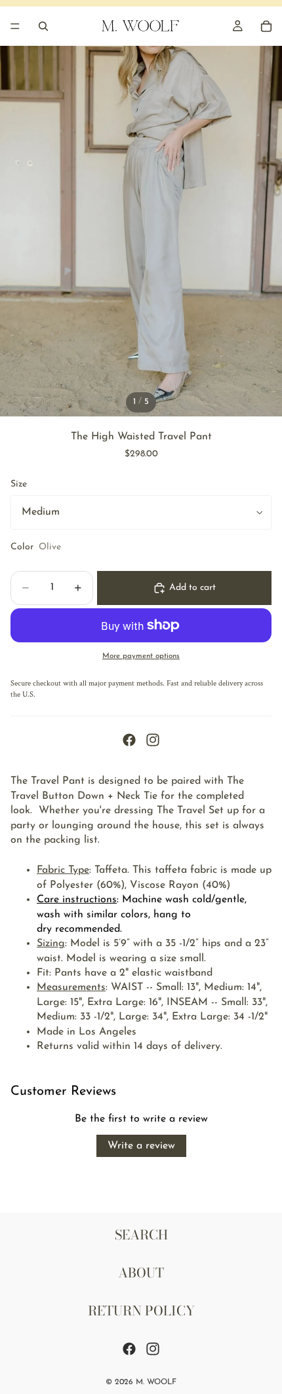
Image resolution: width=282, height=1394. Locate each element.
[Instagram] (153, 740)
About (141, 1272)
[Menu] (15, 26)
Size (18, 484)
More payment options (141, 656)
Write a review (141, 1146)
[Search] (43, 26)
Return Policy (141, 1310)
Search (141, 1234)
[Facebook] (129, 740)
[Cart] (266, 26)
